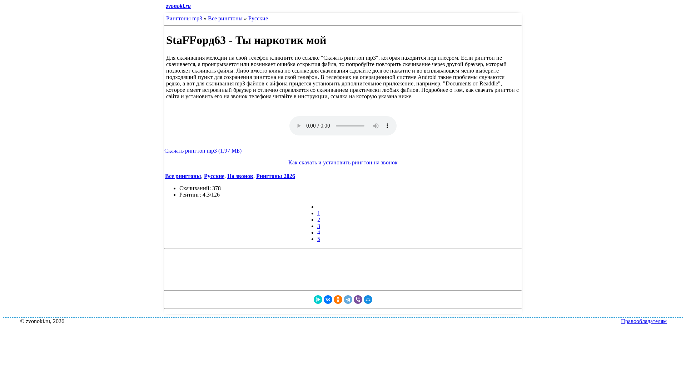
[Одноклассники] (338, 299)
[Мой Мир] (368, 299)
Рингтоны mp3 (184, 18)
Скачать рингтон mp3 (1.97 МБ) (203, 151)
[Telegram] (348, 299)
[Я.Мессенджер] (318, 299)
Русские (258, 18)
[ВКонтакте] (328, 299)
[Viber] (358, 299)
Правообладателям (644, 321)
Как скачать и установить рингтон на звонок (343, 162)
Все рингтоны (225, 18)
